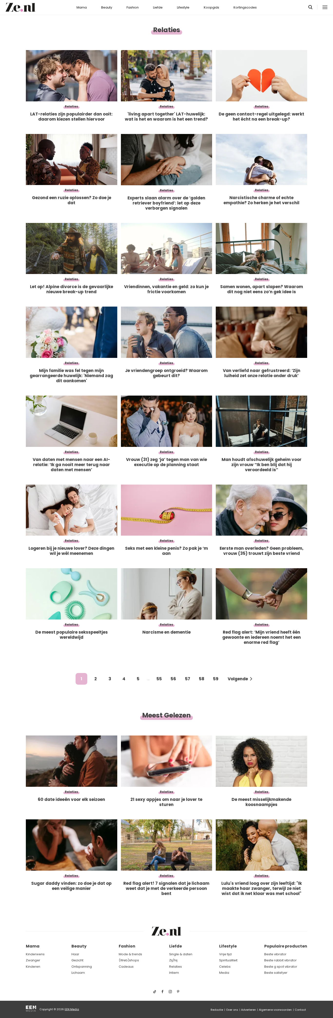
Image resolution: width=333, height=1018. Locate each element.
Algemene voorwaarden (275, 1010)
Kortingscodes (245, 7)
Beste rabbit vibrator (280, 960)
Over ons (232, 1010)
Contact (300, 1010)
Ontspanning (81, 966)
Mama (82, 7)
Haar (75, 954)
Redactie (217, 1010)
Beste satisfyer (275, 972)
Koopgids (211, 7)
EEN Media (72, 1009)
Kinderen (33, 966)
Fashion (133, 7)
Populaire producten (285, 946)
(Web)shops (129, 960)
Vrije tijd (225, 954)
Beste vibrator (275, 954)
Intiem (174, 972)
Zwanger (33, 960)
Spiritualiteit (228, 960)
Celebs (225, 966)
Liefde (158, 7)
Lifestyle (183, 7)
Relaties (175, 966)
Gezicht (77, 960)
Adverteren (248, 1010)
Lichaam (78, 972)
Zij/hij (173, 960)
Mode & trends (130, 954)
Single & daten (180, 954)
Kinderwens (35, 954)
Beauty (106, 7)
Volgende (238, 679)
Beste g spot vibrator (280, 966)
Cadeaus (126, 966)
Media (224, 972)
